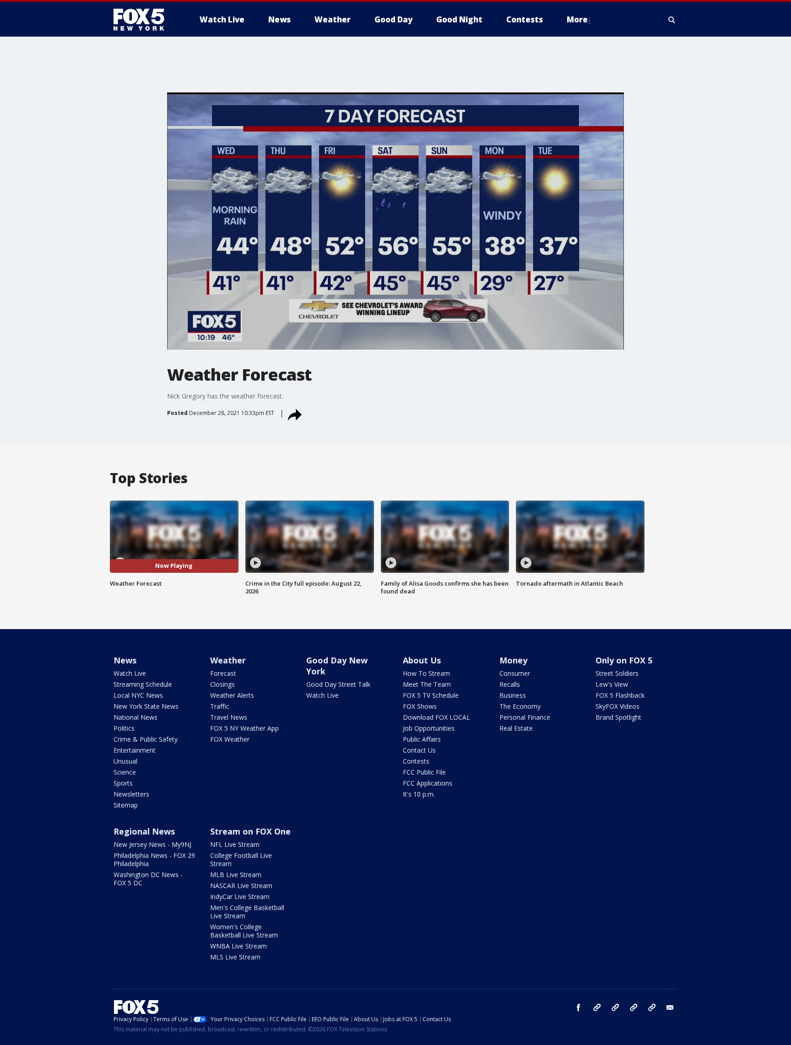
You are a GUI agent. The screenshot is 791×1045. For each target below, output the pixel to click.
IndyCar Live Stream (240, 896)
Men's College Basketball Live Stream (247, 911)
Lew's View (612, 684)
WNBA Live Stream (238, 946)
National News (135, 717)
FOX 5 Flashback (620, 695)
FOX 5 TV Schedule (431, 695)
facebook (578, 1007)
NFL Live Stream (235, 844)
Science (125, 772)
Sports (123, 783)
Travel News (228, 717)
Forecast (223, 673)
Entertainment (135, 750)
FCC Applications (427, 783)
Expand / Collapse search (671, 20)
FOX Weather (229, 739)
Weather (228, 660)
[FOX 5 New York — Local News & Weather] (144, 20)
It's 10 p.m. (419, 794)
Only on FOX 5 (624, 660)
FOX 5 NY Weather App (244, 728)
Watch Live (130, 673)
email (670, 1007)
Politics (124, 728)
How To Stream (426, 673)
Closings (222, 684)
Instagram (597, 1007)
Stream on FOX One (250, 831)
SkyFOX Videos (617, 706)
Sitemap (126, 805)
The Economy (520, 706)
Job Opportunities (429, 728)
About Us (422, 660)
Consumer (514, 673)
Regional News (144, 831)
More (577, 19)
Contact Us (419, 750)
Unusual (125, 761)
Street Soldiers (617, 673)
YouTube (633, 1007)
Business (512, 695)
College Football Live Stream (241, 859)
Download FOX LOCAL (436, 717)
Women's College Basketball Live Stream (244, 930)
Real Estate (516, 728)
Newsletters (131, 794)
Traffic (219, 706)
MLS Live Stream (235, 957)
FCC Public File (424, 772)
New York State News (146, 706)
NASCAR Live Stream (241, 885)
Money (513, 660)
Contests (416, 761)
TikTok (615, 1007)
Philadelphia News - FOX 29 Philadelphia (154, 859)
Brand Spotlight (618, 717)
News (125, 660)
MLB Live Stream (235, 874)
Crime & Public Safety (146, 739)
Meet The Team (427, 684)
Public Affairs (422, 739)
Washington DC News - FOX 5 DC (148, 878)
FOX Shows (420, 706)
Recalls (509, 684)
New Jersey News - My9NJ (152, 844)
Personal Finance (524, 717)
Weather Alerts (232, 695)
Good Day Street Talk (338, 684)
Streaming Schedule (143, 684)
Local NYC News (138, 695)
